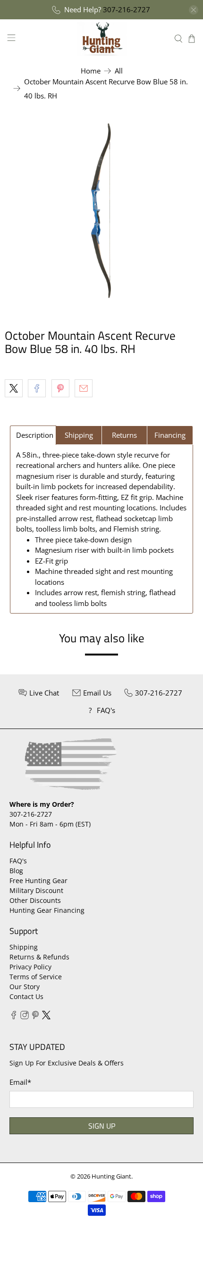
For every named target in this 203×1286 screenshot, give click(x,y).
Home (91, 70)
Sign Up (101, 1125)
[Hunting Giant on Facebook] (13, 1016)
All (119, 70)
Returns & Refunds (39, 956)
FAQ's (18, 860)
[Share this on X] (14, 388)
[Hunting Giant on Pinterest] (35, 1016)
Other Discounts (35, 900)
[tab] (33, 435)
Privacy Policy (30, 966)
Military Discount (36, 890)
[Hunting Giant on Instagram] (24, 1016)
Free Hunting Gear (38, 880)
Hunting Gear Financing (47, 910)
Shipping (23, 946)
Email (20, 1082)
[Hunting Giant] (101, 38)
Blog (16, 870)
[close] (193, 10)
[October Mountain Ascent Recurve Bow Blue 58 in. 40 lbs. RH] (101, 211)
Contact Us (26, 996)
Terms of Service (35, 976)
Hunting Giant (111, 1176)
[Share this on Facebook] (37, 388)
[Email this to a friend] (84, 388)
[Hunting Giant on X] (46, 1016)
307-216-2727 (126, 9)
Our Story (24, 986)
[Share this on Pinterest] (60, 388)
